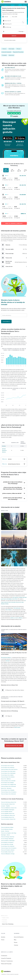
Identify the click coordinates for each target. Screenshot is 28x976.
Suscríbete (6, 321)
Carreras (16, 945)
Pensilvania (4, 919)
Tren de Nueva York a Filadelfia (7, 790)
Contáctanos (4, 955)
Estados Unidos (5, 917)
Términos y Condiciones (7, 961)
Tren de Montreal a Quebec (7, 829)
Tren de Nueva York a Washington (8, 773)
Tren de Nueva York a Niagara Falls (8, 784)
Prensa (15, 942)
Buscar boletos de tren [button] (14, 745)
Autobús (3, 937)
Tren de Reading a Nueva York (7, 817)
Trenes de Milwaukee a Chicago (7, 853)
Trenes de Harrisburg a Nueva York (8, 802)
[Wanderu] (6, 2)
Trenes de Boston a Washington (8, 840)
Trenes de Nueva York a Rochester (8, 786)
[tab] (6, 17)
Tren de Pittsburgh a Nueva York (8, 815)
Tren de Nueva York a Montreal (7, 767)
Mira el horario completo (14, 223)
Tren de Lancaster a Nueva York (8, 804)
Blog (15, 939)
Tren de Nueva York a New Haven (8, 771)
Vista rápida (11, 48)
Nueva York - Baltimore (6, 778)
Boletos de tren (4, 915)
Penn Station (9, 609)
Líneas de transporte (6, 52)
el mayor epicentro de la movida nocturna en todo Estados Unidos (13, 602)
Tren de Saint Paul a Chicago (7, 844)
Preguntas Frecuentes (18, 52)
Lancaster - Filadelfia (5, 805)
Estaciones (11, 55)
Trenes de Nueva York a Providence (8, 792)
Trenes (2, 939)
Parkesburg (4, 921)
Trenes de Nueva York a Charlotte (8, 780)
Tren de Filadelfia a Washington (7, 809)
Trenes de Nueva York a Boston (8, 776)
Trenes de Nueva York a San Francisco (9, 769)
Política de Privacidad (6, 963)
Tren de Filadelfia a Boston (6, 811)
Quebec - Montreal (5, 831)
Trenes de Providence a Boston (7, 850)
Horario (4, 48)
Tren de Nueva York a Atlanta (7, 775)
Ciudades (4, 55)
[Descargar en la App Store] (8, 138)
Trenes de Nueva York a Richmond (8, 793)
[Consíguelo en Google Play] (19, 138)
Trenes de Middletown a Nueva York (8, 807)
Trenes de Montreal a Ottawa (7, 827)
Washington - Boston (5, 834)
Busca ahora (17, 727)
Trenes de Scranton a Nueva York (8, 819)
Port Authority (17, 608)
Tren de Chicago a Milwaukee (7, 838)
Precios (18, 48)
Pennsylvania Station (6, 657)
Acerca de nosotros (18, 937)
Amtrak (4, 446)
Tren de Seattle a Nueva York (7, 851)
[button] (26, 1)
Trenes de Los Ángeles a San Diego (8, 833)
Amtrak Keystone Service (4, 450)
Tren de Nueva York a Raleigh (7, 782)
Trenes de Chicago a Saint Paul (7, 836)
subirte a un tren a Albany (16, 617)
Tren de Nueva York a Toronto (7, 765)
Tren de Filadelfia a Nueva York (7, 813)
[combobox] (14, 20)
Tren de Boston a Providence (7, 842)
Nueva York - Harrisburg (6, 788)
